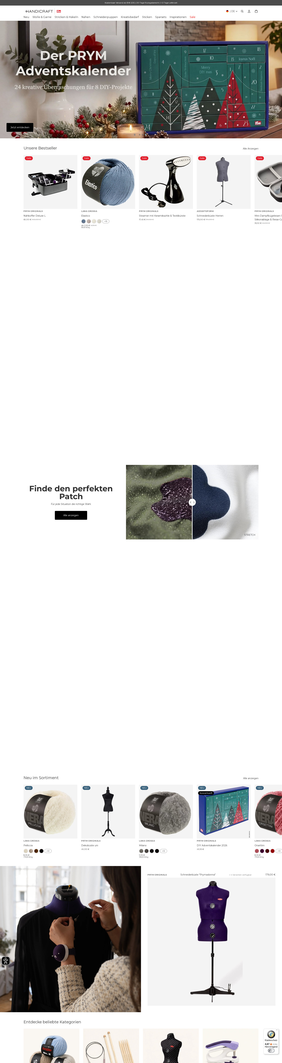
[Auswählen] (130, 204)
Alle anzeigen (71, 515)
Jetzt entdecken (19, 127)
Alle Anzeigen (250, 148)
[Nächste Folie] (277, 79)
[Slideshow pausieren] (134, 134)
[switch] (271, 1051)
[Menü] (277, 1031)
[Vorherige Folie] (5, 79)
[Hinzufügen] (72, 204)
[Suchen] (242, 11)
